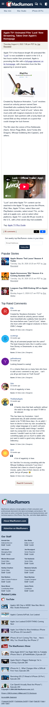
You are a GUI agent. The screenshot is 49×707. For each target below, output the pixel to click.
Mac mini (7, 11)
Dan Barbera (5, 577)
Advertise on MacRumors (16, 528)
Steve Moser (5, 586)
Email (3, 545)
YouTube (10, 599)
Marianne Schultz (30, 568)
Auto (43, 701)
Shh (12, 384)
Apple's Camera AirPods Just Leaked (25, 615)
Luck (6, 55)
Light (2, 703)
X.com (8, 545)
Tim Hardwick (29, 559)
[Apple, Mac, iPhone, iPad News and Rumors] (19, 7)
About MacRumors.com (15, 521)
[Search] (41, 4)
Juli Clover (5, 549)
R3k (11, 308)
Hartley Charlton (7, 568)
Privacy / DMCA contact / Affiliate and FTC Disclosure (19, 693)
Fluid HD (37, 701)
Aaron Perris (28, 586)
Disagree (29, 330)
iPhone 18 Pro (37, 11)
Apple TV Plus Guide (17, 225)
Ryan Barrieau (29, 577)
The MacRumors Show (19, 646)
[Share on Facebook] (42, 231)
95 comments (10, 232)
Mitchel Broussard (7, 559)
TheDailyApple (16, 399)
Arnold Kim (5, 540)
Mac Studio (21, 11)
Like (23, 330)
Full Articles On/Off (21, 701)
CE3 (12, 450)
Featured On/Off (7, 701)
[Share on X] (36, 231)
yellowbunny (15, 358)
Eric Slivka (28, 540)
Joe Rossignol (29, 549)
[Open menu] (3, 4)
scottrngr (14, 336)
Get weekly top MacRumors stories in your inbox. (24, 238)
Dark (7, 703)
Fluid (31, 701)
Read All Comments (24, 483)
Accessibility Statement (9, 697)
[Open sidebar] (46, 4)
